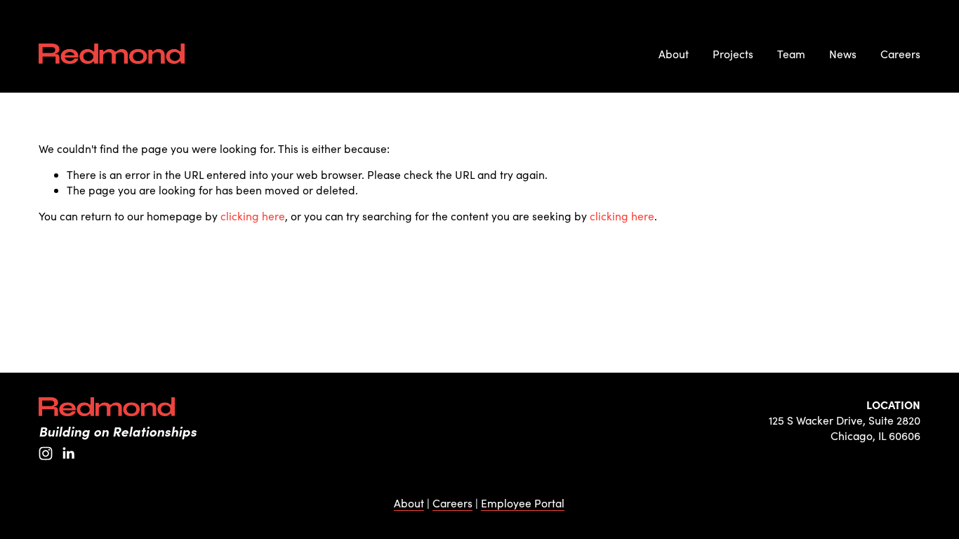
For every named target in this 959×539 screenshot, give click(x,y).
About (674, 53)
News (843, 53)
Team (791, 53)
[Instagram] (46, 453)
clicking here (252, 215)
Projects (733, 53)
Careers (900, 53)
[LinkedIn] (68, 453)
